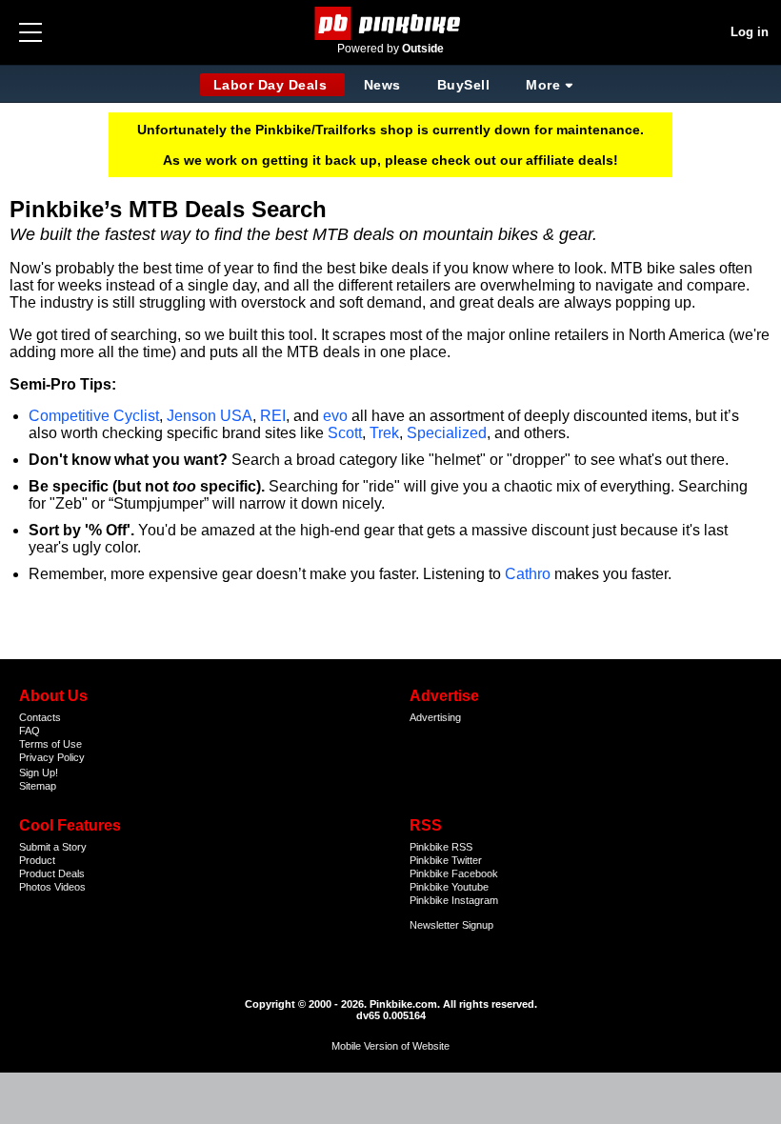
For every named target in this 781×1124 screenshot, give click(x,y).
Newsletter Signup (451, 925)
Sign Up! (38, 772)
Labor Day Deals (272, 84)
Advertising (435, 717)
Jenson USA (209, 416)
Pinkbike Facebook (454, 873)
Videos (70, 887)
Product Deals (52, 873)
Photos (35, 887)
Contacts (40, 717)
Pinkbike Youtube (449, 887)
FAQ (29, 730)
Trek (384, 433)
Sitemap (37, 786)
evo (335, 416)
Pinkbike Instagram (454, 900)
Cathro (528, 574)
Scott (345, 433)
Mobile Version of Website (390, 1046)
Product (37, 860)
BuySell (464, 84)
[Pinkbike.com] (391, 23)
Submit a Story (53, 847)
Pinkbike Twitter (446, 860)
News (382, 84)
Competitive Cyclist (94, 416)
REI (273, 416)
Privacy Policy (52, 757)
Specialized (447, 433)
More (543, 84)
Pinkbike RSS (441, 847)
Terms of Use (50, 744)
